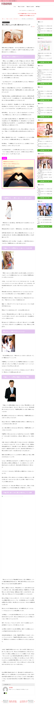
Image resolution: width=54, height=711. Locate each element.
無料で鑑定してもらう (44, 62)
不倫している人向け (21, 6)
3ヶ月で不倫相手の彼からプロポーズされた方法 (27, 13)
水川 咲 (33, 26)
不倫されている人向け (30, 6)
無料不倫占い (38, 6)
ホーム (15, 6)
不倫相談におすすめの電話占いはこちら (27, 15)
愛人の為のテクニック (5, 22)
